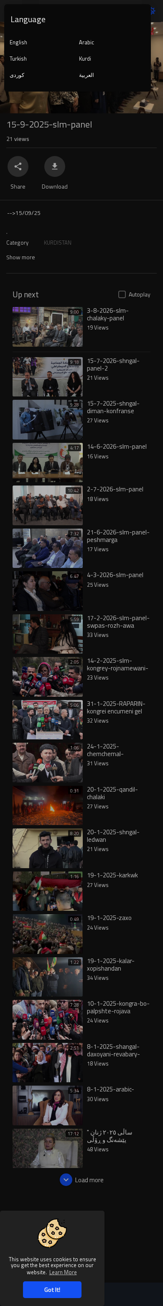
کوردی (17, 75)
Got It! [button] (52, 1289)
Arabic (86, 42)
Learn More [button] (63, 1272)
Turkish (18, 59)
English (18, 42)
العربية (86, 75)
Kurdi (85, 59)
